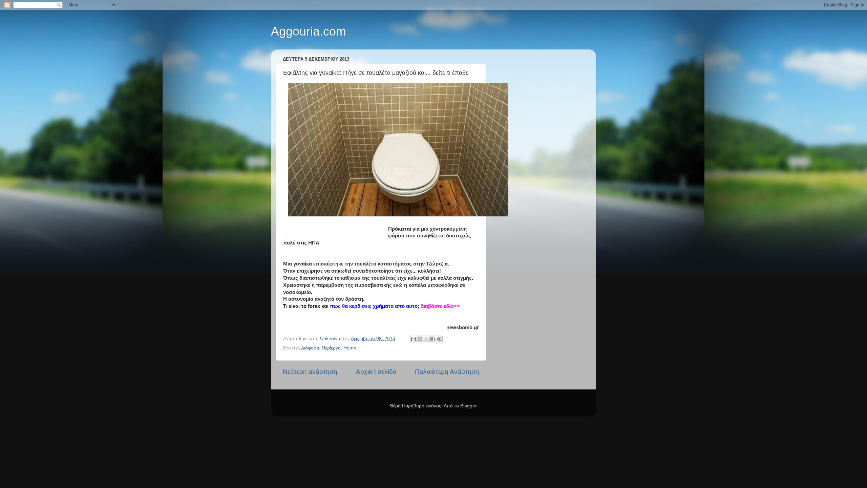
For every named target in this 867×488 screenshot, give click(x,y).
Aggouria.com (308, 31)
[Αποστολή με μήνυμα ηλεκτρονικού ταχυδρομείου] (413, 339)
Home (349, 348)
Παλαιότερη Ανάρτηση (447, 371)
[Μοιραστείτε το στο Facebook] (432, 339)
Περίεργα (331, 348)
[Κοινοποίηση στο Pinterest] (439, 339)
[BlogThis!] (420, 339)
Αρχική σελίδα (376, 371)
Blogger (468, 405)
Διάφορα (310, 348)
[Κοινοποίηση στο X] (426, 339)
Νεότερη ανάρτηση (310, 371)
